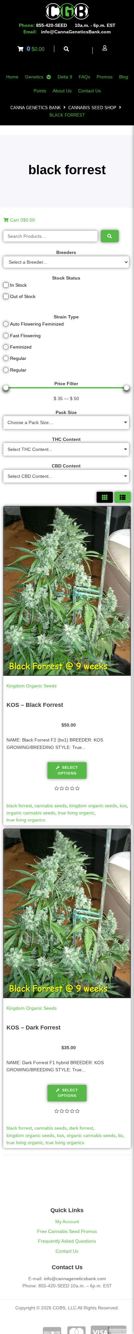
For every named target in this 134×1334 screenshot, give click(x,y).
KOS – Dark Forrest (33, 1027)
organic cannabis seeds (31, 812)
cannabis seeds (50, 805)
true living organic (76, 812)
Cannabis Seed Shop (92, 107)
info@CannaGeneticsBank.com (76, 31)
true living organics (26, 819)
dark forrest (81, 1128)
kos (123, 805)
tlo (120, 1135)
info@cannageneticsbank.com (75, 1278)
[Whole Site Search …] (66, 49)
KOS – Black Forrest (35, 705)
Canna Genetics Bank (35, 107)
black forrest (19, 805)
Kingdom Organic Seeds (32, 685)
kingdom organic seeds (93, 805)
